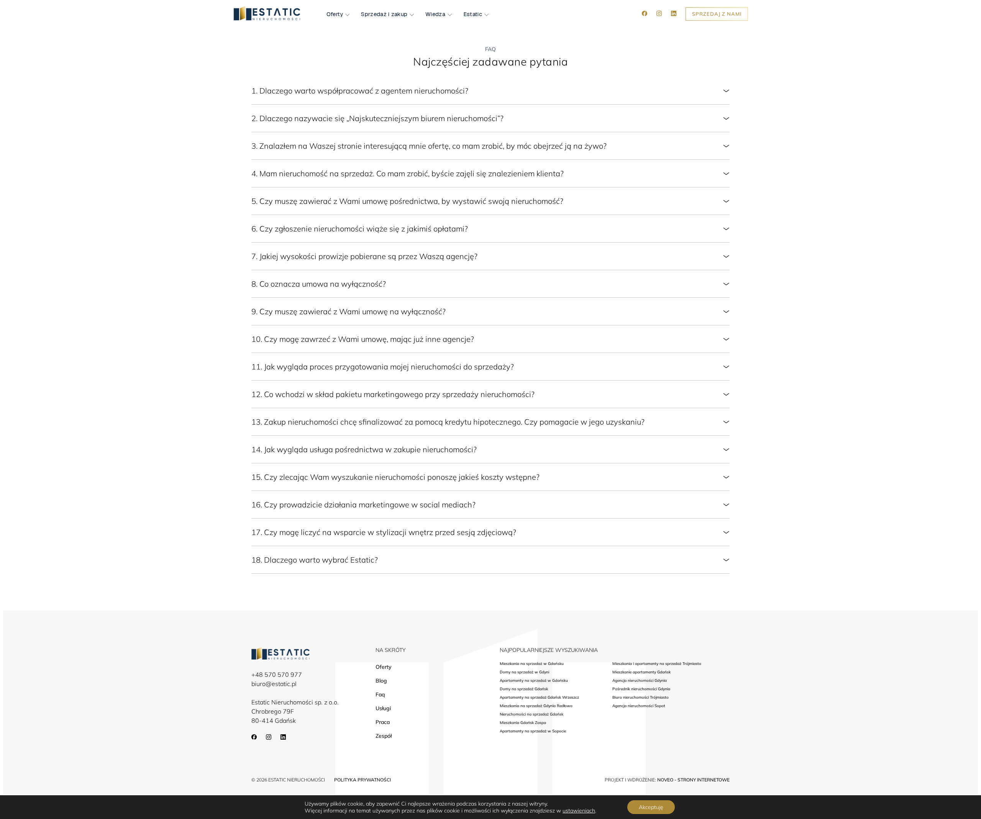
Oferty (334, 14)
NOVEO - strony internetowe (693, 780)
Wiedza (435, 14)
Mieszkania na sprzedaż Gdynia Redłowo (536, 706)
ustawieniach (579, 810)
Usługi (383, 708)
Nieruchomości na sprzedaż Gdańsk (531, 714)
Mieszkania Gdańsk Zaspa (523, 723)
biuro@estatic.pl (274, 684)
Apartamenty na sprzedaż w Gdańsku (534, 681)
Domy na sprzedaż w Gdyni (524, 672)
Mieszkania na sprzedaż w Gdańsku (532, 664)
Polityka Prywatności (362, 780)
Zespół (384, 736)
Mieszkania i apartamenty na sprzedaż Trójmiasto (656, 664)
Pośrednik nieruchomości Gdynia (641, 689)
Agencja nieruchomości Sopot (638, 706)
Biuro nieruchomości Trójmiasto (640, 697)
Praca (383, 722)
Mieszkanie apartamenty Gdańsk (641, 672)
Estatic (472, 14)
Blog (381, 680)
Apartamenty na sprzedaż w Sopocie (533, 731)
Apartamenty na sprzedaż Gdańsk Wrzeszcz (539, 697)
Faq (380, 694)
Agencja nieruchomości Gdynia (639, 681)
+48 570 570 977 (276, 674)
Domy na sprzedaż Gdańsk (524, 689)
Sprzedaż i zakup (384, 14)
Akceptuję (651, 807)
